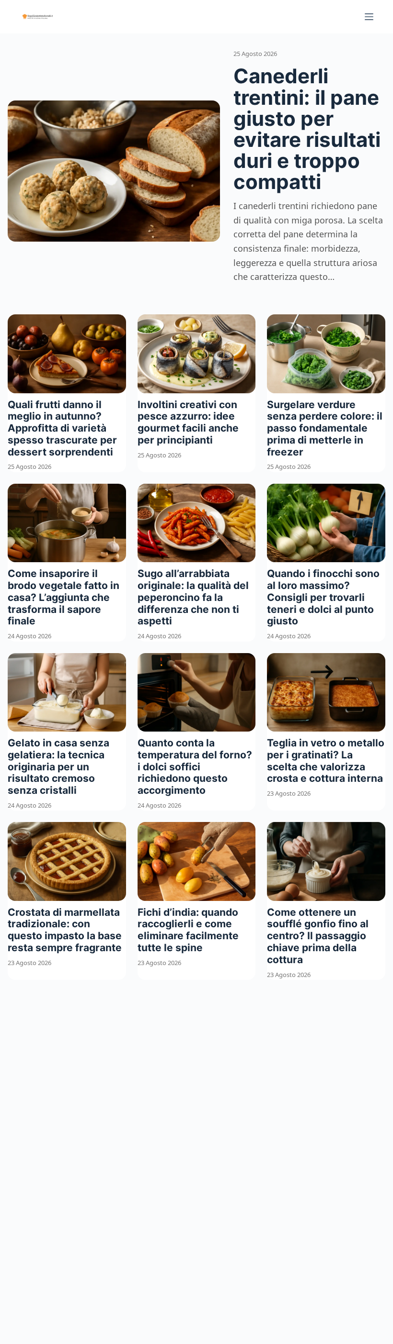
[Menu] (369, 16)
